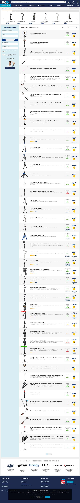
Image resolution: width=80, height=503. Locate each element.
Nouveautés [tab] (17, 11)
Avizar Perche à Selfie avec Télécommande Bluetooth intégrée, (43, 68)
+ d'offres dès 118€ (74, 257)
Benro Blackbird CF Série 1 (35, 147)
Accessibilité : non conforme (26, 485)
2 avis (36, 211)
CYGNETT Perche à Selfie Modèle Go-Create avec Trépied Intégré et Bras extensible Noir (45, 244)
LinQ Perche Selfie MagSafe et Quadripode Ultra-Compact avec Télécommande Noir (46, 437)
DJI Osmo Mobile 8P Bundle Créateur (38, 277)
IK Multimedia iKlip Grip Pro (36, 392)
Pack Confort (47, 485)
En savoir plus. (53, 493)
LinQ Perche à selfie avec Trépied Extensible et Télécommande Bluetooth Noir (46, 401)
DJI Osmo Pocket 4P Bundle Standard (38, 340)
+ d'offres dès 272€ (74, 283)
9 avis (36, 316)
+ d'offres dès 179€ (74, 292)
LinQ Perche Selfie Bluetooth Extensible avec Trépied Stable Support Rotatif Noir (46, 428)
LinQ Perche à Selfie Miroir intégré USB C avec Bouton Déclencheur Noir (45, 419)
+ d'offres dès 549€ (74, 318)
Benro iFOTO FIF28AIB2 (35, 164)
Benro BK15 (32, 137)
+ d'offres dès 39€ (74, 142)
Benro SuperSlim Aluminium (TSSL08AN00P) (39, 182)
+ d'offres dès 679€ (74, 344)
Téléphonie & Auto (7, 8)
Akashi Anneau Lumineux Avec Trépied (38, 33)
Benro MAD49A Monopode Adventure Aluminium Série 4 (42, 191)
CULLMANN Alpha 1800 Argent (36, 217)
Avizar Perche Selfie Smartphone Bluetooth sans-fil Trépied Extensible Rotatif (46, 130)
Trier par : (64, 27)
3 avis (36, 141)
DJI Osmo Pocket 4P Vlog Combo (37, 348)
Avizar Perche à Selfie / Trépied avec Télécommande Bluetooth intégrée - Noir (46, 59)
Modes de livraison (44, 482)
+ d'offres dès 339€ (74, 309)
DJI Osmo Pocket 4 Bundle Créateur (37, 322)
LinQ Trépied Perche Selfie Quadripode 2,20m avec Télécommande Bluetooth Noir (46, 445)
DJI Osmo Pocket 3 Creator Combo (37, 313)
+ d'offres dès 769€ (74, 353)
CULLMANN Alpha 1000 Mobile (36, 208)
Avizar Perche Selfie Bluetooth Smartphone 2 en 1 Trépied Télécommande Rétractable (45, 121)
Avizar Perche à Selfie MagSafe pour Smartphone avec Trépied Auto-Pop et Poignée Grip (45, 77)
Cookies (12, 483)
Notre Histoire (4, 481)
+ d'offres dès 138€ (74, 265)
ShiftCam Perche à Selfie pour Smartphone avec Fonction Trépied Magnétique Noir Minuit (46, 384)
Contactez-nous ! (10, 67)
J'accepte (47, 497)
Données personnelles (6, 483)
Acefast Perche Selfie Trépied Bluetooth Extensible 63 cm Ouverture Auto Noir (46, 375)
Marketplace (23, 483)
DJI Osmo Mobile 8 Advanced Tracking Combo (40, 269)
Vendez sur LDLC (24, 481)
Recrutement (23, 482)
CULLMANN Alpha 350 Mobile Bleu (37, 235)
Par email (71, 482)
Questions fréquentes (45, 481)
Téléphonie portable (17, 8)
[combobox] (16, 2)
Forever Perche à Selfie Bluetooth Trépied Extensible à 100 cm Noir (44, 366)
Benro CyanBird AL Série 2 (35, 156)
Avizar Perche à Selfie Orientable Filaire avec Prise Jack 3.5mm (43, 85)
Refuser (32, 497)
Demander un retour (44, 486)
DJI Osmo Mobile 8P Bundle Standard (38, 287)
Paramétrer (40, 497)
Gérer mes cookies (5, 485)
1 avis (36, 255)
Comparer (23, 38)
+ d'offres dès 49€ (74, 230)
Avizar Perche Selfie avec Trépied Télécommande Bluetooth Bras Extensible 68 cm (46, 103)
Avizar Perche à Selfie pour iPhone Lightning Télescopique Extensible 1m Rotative (45, 95)
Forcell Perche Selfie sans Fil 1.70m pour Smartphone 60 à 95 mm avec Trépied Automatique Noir (46, 358)
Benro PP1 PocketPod (34, 173)
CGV (2, 482)
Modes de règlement (44, 483)
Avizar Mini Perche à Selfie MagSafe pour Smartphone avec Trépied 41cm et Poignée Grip (46, 51)
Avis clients (6, 482)
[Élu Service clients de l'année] (63, 483)
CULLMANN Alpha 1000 (35, 200)
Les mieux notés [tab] (26, 11)
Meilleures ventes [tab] (6, 11)
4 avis (36, 264)
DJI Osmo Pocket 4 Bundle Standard (37, 331)
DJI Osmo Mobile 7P (34, 260)
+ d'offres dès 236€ (74, 300)
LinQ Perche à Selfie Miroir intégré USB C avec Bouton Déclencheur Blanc (45, 410)
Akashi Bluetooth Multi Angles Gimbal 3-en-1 (39, 42)
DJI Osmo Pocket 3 (34, 304)
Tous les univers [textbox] (15, 2)
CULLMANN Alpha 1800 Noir (36, 226)
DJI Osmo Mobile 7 (34, 251)
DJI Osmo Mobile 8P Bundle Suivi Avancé (38, 295)
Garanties (42, 485)
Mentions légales (5, 486)
